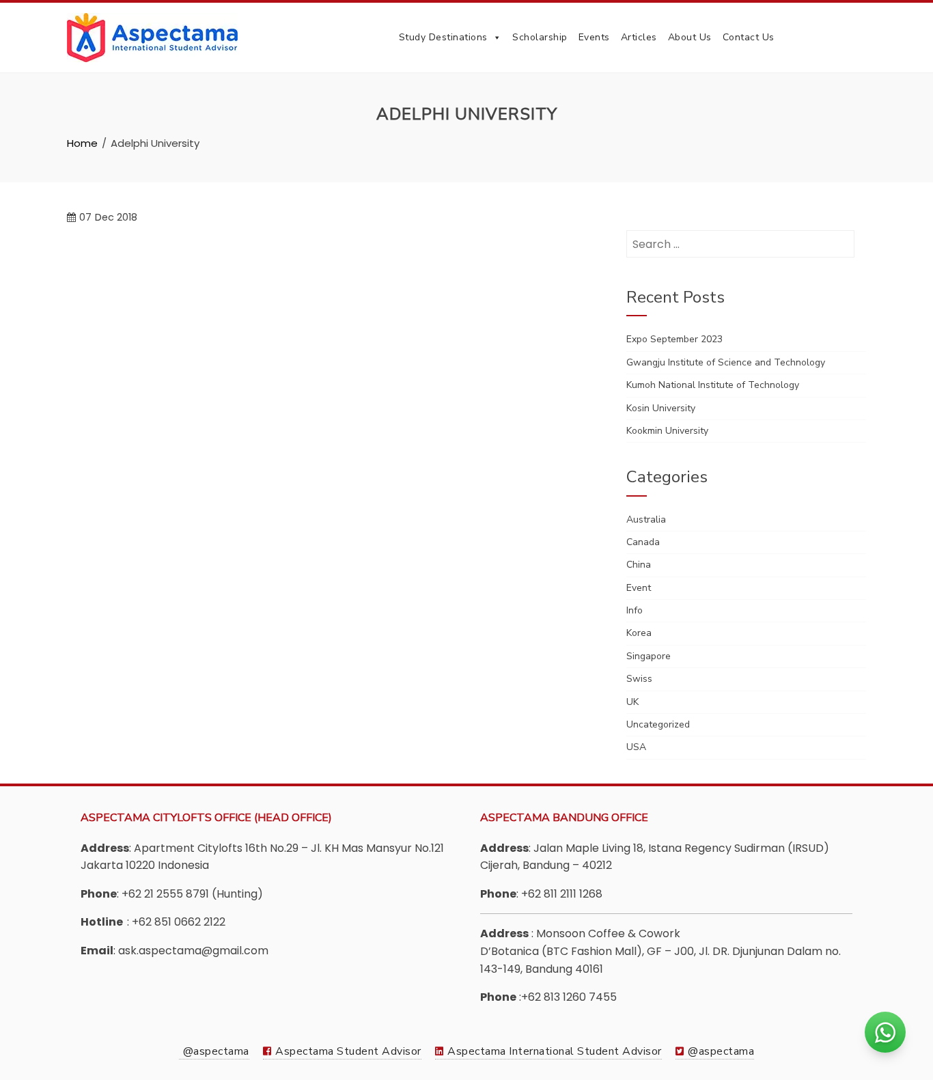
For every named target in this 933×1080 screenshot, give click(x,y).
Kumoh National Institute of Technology (712, 384)
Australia (646, 519)
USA (636, 746)
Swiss (639, 678)
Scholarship (540, 37)
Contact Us (749, 37)
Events (594, 37)
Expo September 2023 (674, 339)
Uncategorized (658, 724)
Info (634, 610)
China (638, 564)
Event (638, 587)
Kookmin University (667, 430)
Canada (643, 542)
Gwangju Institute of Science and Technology (725, 362)
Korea (639, 632)
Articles (639, 37)
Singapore (648, 656)
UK (632, 701)
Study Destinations (443, 37)
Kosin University (660, 408)
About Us (690, 37)
